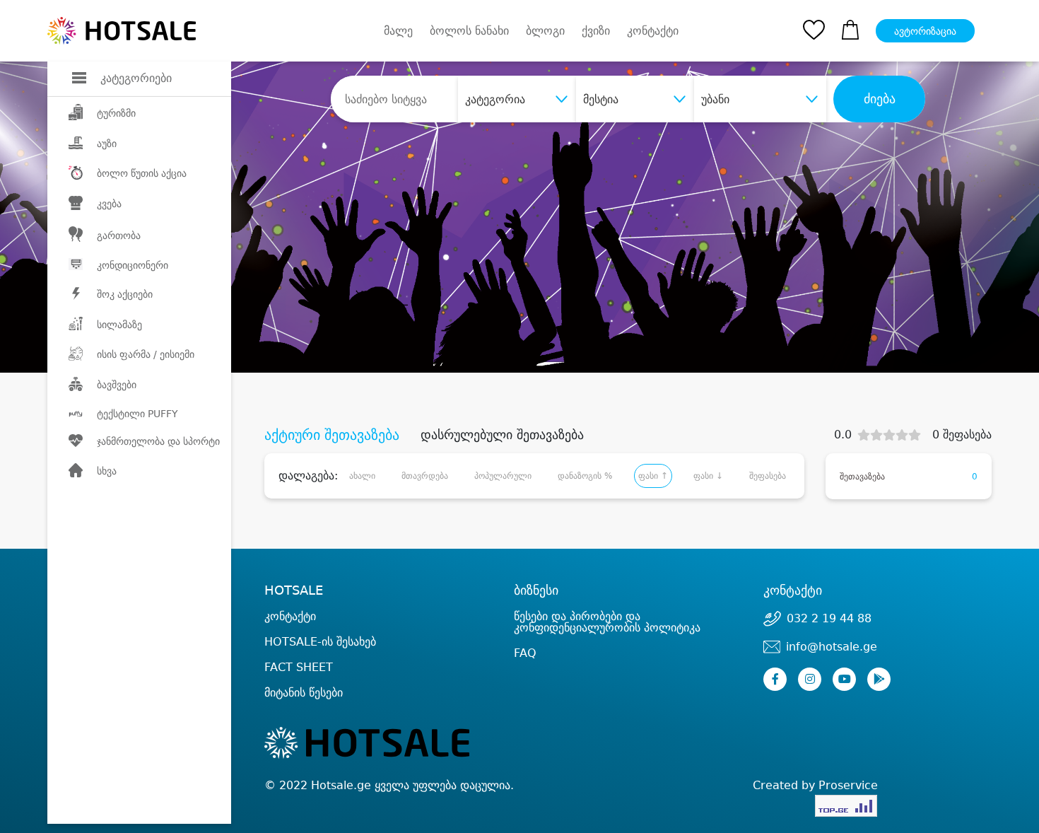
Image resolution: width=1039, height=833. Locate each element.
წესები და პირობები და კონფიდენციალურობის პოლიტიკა (607, 622)
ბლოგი (545, 30)
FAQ (525, 653)
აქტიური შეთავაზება (331, 435)
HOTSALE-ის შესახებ (320, 641)
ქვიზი (596, 30)
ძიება (880, 99)
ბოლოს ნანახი (469, 30)
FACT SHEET (298, 667)
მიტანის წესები (303, 692)
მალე (398, 30)
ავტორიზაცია (925, 31)
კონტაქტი (653, 31)
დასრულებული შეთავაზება (502, 435)
